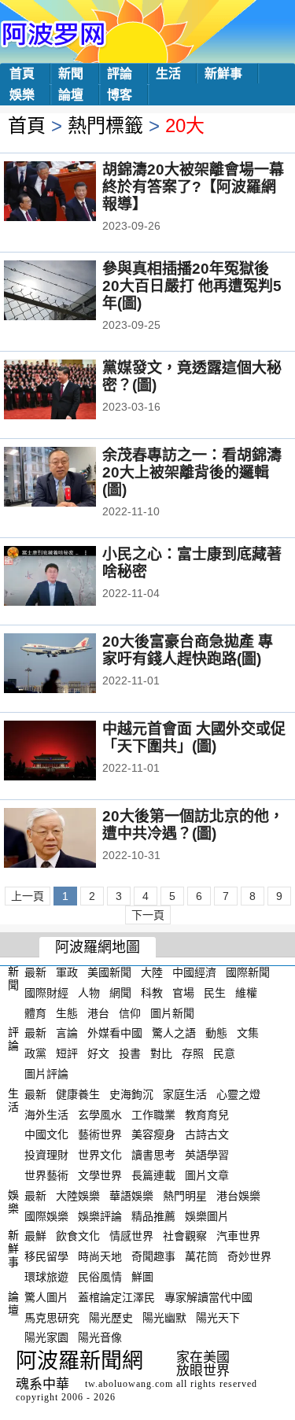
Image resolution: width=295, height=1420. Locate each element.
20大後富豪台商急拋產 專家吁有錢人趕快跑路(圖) (187, 650)
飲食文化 (78, 1236)
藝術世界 (100, 1134)
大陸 (152, 972)
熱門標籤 (105, 125)
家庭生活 (185, 1094)
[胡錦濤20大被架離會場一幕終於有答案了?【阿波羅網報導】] (71, 192)
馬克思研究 (51, 1317)
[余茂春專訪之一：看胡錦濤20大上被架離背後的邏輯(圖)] (71, 478)
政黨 (35, 1053)
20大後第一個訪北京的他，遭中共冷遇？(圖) (193, 825)
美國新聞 (109, 972)
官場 (183, 993)
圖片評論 (46, 1074)
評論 (119, 73)
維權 (246, 993)
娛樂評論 (100, 1215)
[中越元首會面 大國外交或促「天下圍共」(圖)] (71, 752)
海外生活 (46, 1114)
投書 (130, 1053)
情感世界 (131, 1236)
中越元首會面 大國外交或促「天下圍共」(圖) (194, 737)
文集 (248, 1033)
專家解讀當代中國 (208, 1297)
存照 (193, 1053)
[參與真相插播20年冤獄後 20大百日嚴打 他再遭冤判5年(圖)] (71, 291)
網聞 (120, 993)
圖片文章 (207, 1175)
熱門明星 (185, 1195)
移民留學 (46, 1256)
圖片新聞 (172, 1012)
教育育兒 (207, 1114)
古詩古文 (207, 1134)
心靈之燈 (238, 1094)
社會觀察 (185, 1236)
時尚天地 (100, 1256)
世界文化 (100, 1155)
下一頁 (147, 915)
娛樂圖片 (207, 1215)
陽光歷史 (111, 1317)
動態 (216, 1033)
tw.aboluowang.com (129, 1383)
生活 (168, 73)
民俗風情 (100, 1277)
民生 (215, 993)
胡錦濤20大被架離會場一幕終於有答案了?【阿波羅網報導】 (193, 186)
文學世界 (100, 1175)
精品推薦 (153, 1215)
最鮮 (35, 1236)
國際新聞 (248, 972)
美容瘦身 (153, 1134)
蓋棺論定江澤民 (116, 1297)
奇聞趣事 (153, 1256)
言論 (67, 1033)
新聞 (70, 73)
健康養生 (78, 1094)
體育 (35, 1012)
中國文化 (46, 1134)
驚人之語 (174, 1033)
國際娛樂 (46, 1215)
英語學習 (207, 1155)
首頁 (22, 73)
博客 (119, 94)
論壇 (70, 94)
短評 (67, 1053)
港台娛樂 (238, 1195)
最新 (35, 972)
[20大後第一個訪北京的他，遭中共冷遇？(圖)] (71, 839)
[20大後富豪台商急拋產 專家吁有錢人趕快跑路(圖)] (71, 664)
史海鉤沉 (131, 1094)
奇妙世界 (249, 1256)
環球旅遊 (46, 1277)
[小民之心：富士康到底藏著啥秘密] (71, 577)
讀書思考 (153, 1155)
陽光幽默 (164, 1317)
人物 (89, 993)
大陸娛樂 (78, 1195)
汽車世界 (238, 1236)
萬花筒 (201, 1256)
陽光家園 (46, 1337)
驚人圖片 (46, 1297)
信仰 (130, 1012)
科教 (152, 993)
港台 (98, 1012)
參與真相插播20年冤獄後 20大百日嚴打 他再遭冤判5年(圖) (192, 286)
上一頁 (27, 896)
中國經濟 (194, 972)
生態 (67, 1012)
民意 (224, 1053)
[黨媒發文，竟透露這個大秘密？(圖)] (71, 391)
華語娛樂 (131, 1195)
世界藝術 (46, 1175)
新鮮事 (223, 73)
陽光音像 (100, 1337)
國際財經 (46, 993)
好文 (98, 1053)
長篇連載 (153, 1175)
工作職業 (153, 1114)
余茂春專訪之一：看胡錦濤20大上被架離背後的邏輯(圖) (192, 472)
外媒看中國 (114, 1033)
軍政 (67, 972)
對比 (161, 1053)
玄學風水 (100, 1114)
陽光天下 (218, 1317)
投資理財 (46, 1155)
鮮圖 (142, 1277)
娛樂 (22, 94)
